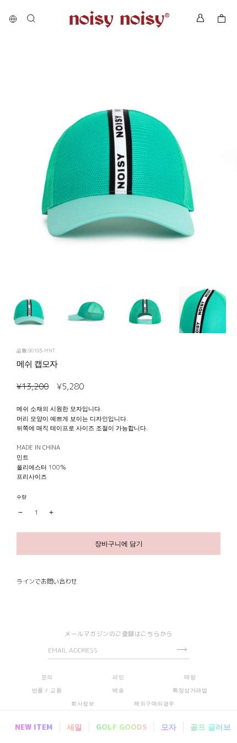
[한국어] (16, 19)
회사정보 (82, 703)
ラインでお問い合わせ (47, 581)
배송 (118, 690)
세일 (74, 726)
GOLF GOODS (121, 726)
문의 (47, 677)
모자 (168, 726)
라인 (118, 677)
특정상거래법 (190, 690)
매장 (190, 677)
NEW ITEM (34, 726)
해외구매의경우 (154, 703)
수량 (21, 496)
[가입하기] (181, 650)
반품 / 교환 (47, 690)
